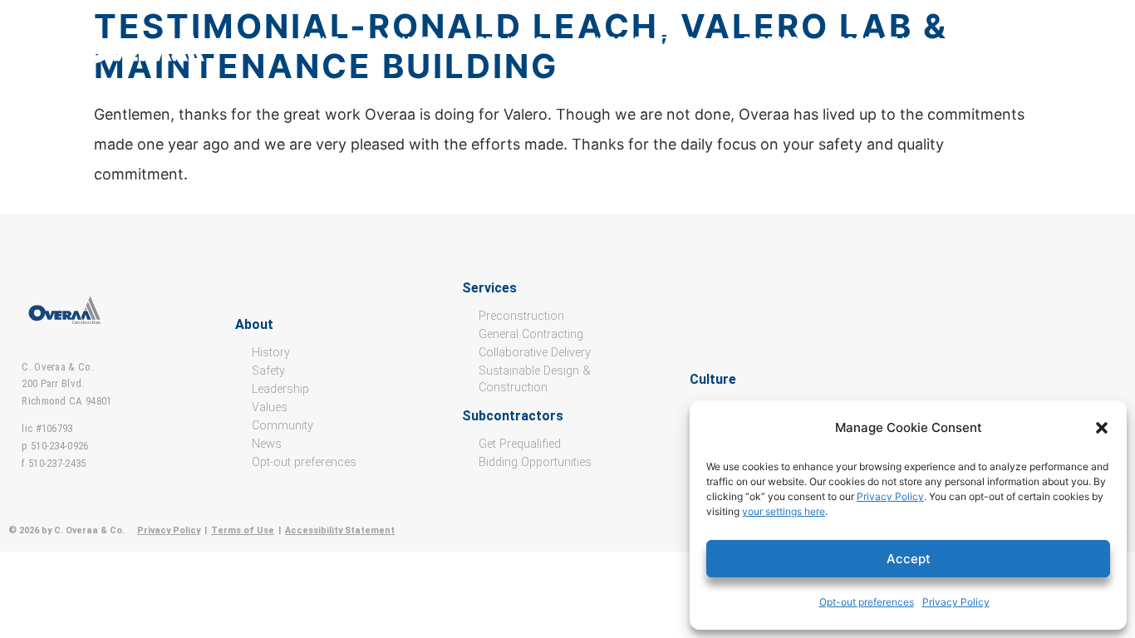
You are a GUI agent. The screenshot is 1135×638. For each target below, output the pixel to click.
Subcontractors (642, 41)
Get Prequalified (520, 444)
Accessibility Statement (340, 530)
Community (282, 426)
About (317, 41)
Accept (909, 559)
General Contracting (531, 334)
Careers (770, 41)
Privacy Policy (890, 496)
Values (269, 407)
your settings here (783, 511)
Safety (268, 371)
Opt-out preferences (866, 602)
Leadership (280, 389)
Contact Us (878, 41)
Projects (510, 41)
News (267, 444)
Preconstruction (521, 316)
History (271, 353)
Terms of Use (242, 530)
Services (408, 41)
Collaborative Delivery (535, 353)
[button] (1101, 428)
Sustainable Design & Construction (535, 379)
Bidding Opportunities (535, 462)
